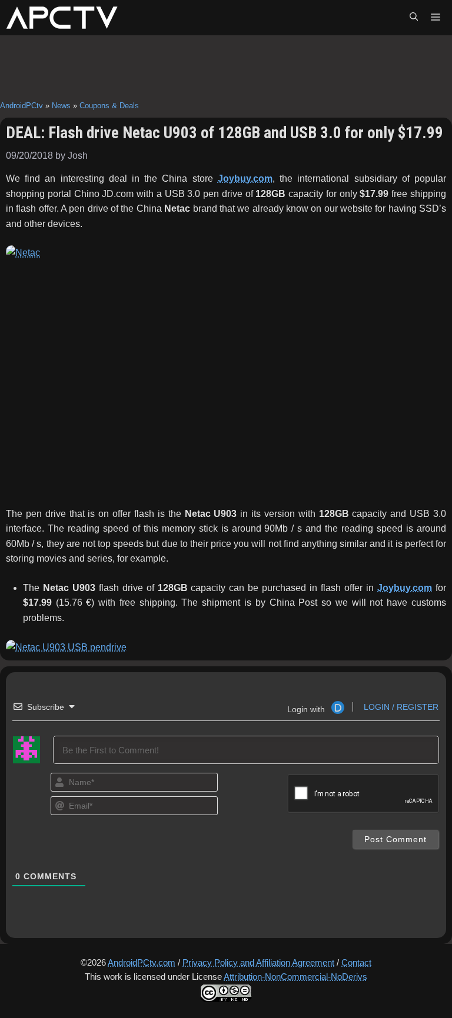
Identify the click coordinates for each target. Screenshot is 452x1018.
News (61, 105)
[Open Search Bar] (414, 17)
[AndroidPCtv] (62, 17)
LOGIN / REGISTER (399, 707)
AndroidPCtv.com (141, 962)
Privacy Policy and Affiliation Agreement (258, 962)
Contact (356, 962)
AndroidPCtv (21, 105)
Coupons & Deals (109, 105)
